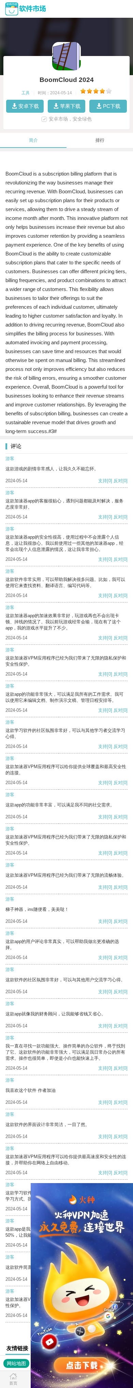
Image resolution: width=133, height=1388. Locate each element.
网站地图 (16, 1363)
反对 (118, 480)
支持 (102, 480)
